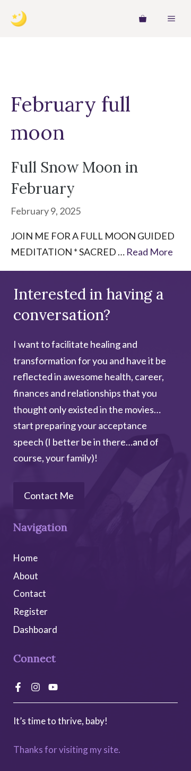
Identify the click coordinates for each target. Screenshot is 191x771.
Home (25, 557)
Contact (29, 593)
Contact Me (49, 495)
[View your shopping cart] (142, 18)
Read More (149, 252)
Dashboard (35, 629)
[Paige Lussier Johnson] (19, 18)
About (25, 575)
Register (30, 611)
